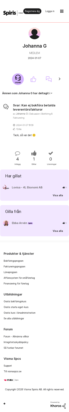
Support (8, 365)
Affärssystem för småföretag (19, 277)
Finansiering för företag (16, 283)
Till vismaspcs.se (12, 371)
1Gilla (18, 129)
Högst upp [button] (4, 403)
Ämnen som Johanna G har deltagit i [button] (26, 93)
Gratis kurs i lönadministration (20, 312)
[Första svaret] (49, 79)
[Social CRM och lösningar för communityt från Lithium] (58, 404)
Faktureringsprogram (14, 266)
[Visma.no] (13, 13)
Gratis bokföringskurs (15, 301)
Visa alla (58, 195)
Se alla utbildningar (14, 318)
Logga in (49, 11)
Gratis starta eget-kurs (16, 307)
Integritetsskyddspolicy (16, 342)
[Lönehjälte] (18, 79)
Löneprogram (10, 272)
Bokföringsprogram (13, 260)
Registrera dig (32, 11)
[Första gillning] (33, 79)
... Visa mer (56, 135)
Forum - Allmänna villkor (16, 336)
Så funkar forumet (13, 347)
